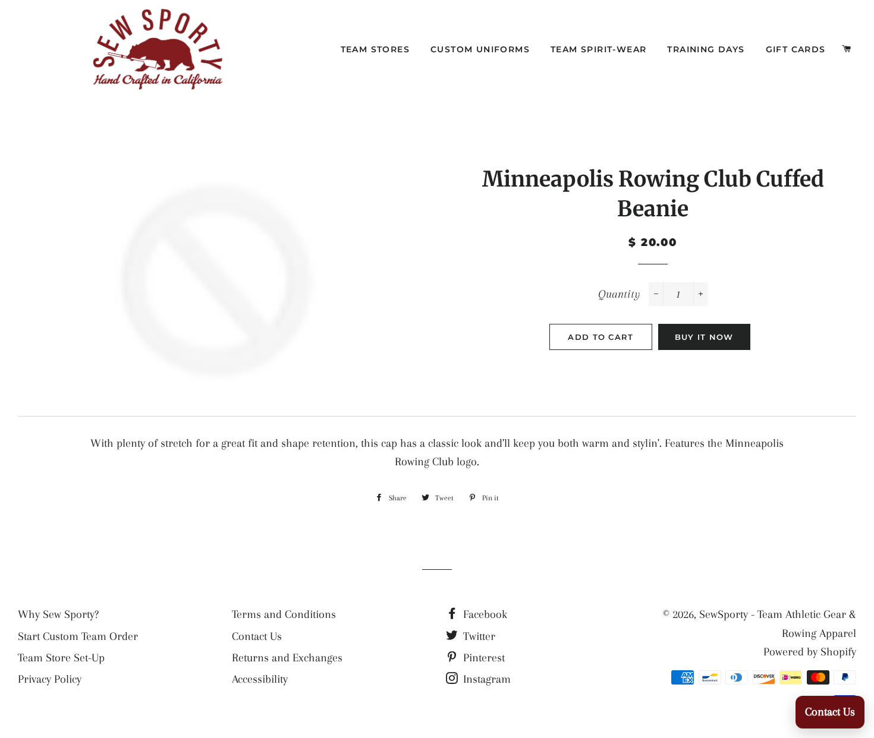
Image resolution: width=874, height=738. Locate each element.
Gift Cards (796, 49)
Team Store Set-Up (61, 657)
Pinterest (482, 657)
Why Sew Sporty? (58, 614)
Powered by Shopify (809, 651)
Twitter (477, 636)
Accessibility (260, 679)
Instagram (485, 679)
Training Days (705, 49)
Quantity (619, 294)
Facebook (483, 614)
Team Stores (375, 49)
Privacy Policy (49, 679)
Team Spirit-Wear (598, 49)
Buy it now (704, 337)
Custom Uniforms (480, 49)
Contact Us (257, 636)
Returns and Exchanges (287, 657)
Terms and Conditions (284, 614)
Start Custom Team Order (78, 636)
